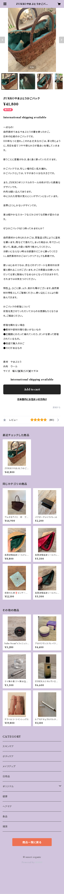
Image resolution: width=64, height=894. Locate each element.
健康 (5, 796)
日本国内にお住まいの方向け (32, 399)
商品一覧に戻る (32, 842)
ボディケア (8, 756)
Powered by (28, 862)
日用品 (6, 776)
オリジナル (8, 786)
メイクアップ (9, 766)
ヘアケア (7, 806)
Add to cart (32, 389)
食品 (5, 816)
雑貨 (5, 826)
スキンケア (8, 746)
